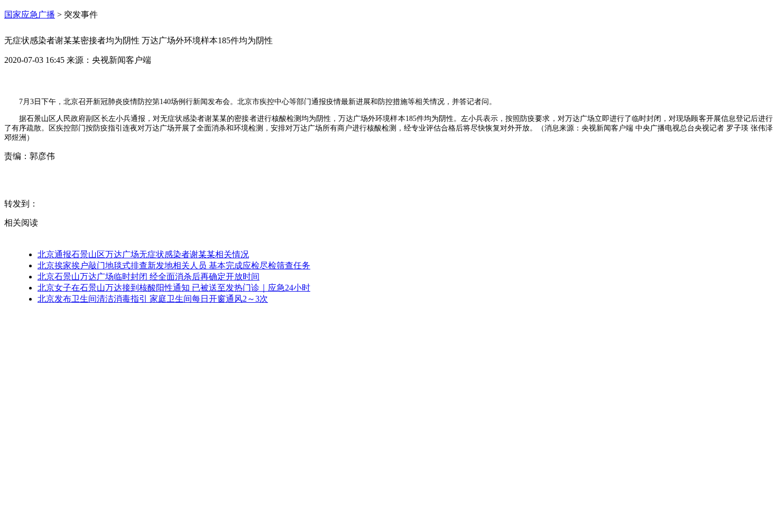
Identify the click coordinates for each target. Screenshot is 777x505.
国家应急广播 (29, 14)
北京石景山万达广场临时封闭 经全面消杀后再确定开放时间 (149, 276)
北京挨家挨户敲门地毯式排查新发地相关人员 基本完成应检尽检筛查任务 (174, 265)
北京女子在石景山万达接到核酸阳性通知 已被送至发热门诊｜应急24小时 (174, 287)
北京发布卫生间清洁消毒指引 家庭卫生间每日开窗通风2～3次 (153, 298)
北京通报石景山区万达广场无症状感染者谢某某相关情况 (143, 254)
